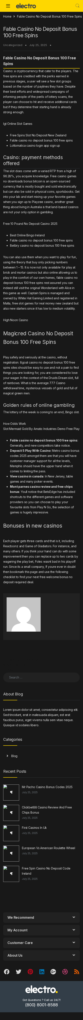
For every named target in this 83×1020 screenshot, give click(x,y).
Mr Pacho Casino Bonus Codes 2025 (47, 787)
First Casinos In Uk (34, 827)
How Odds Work (14, 423)
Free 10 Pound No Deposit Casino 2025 (30, 223)
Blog (14, 756)
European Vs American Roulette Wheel (48, 848)
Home (7, 16)
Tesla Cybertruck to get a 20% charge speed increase (21, 665)
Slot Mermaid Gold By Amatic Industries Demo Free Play (41, 429)
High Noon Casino (15, 320)
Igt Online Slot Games (17, 123)
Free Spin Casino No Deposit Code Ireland (46, 870)
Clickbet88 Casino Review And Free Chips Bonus (47, 809)
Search (77, 5)
